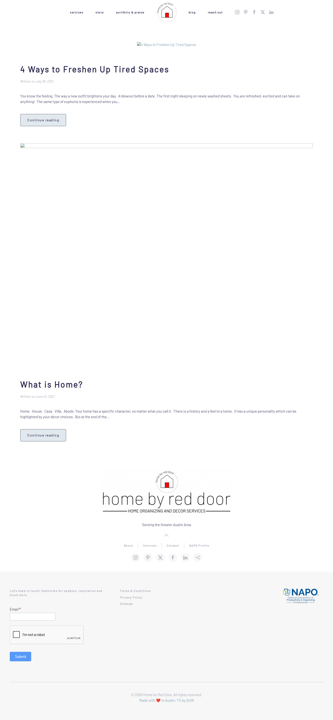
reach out (215, 12)
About (128, 545)
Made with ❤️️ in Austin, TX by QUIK (166, 700)
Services (150, 545)
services (76, 12)
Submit (20, 656)
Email (15, 609)
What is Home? (51, 384)
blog (192, 12)
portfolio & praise (130, 12)
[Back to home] (166, 12)
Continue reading (43, 120)
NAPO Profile (199, 545)
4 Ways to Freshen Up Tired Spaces (94, 69)
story (100, 12)
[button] (166, 535)
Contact (173, 545)
